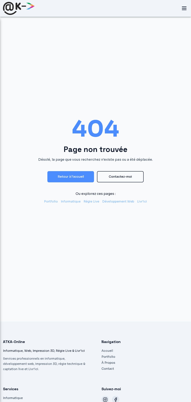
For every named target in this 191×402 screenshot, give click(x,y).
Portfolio (51, 201)
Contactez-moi (120, 177)
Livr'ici (142, 201)
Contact (107, 369)
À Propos (108, 363)
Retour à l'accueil (71, 177)
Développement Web (118, 201)
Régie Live (91, 201)
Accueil (107, 351)
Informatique (71, 201)
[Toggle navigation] (184, 8)
